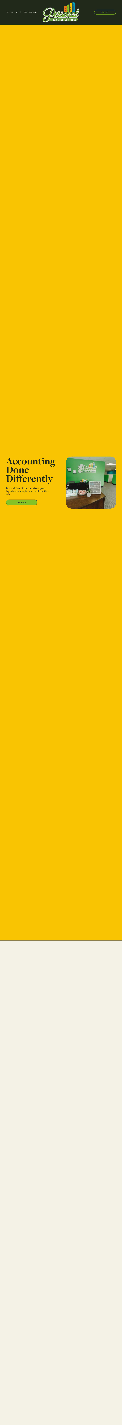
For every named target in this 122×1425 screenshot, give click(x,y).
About (18, 12)
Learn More (22, 502)
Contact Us (105, 12)
